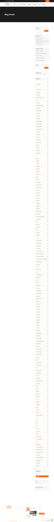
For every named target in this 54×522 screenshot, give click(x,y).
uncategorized (38, 444)
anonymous (38, 174)
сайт (12, 513)
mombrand (38, 309)
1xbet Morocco (38, 142)
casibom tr (38, 232)
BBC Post (37, 55)
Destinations (29, 4)
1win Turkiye (38, 108)
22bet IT (37, 163)
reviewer (37, 412)
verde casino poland (39, 449)
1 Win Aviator (38, 84)
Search (37, 28)
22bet (37, 158)
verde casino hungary (39, 447)
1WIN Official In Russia (39, 105)
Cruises (39, 4)
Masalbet (37, 301)
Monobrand (38, 317)
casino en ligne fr (39, 240)
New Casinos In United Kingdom (40, 38)
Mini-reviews (38, 306)
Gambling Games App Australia (40, 44)
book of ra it (38, 227)
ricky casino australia (39, 415)
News (37, 359)
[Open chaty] (52, 520)
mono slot (37, 314)
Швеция (37, 465)
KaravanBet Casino (39, 290)
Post (37, 399)
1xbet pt (37, 145)
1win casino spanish (39, 97)
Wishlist (40, 55)
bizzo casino (38, 219)
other (37, 367)
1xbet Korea (38, 134)
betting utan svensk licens (40, 216)
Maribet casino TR (39, 298)
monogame (38, 322)
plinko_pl (37, 396)
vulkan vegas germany (39, 457)
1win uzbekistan (38, 110)
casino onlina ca (38, 243)
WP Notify (37, 53)
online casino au (38, 362)
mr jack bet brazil (39, 351)
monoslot (37, 325)
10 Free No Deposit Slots (39, 39)
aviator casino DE (39, 184)
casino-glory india (39, 261)
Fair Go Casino (38, 269)
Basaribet (37, 208)
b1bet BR (37, 200)
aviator (37, 179)
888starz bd (38, 166)
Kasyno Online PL (39, 293)
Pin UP (37, 375)
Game (37, 280)
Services (18, 4)
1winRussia (38, 113)
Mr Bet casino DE (39, 349)
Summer (37, 433)
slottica (37, 428)
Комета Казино (38, 460)
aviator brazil (38, 182)
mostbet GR (38, 330)
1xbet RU (37, 147)
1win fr (37, 100)
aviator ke (38, 192)
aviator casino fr (38, 187)
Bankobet (37, 206)
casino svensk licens (39, 251)
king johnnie (38, 296)
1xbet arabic (38, 118)
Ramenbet (37, 404)
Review (37, 407)
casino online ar (38, 245)
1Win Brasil (38, 92)
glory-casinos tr (38, 285)
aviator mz (38, 195)
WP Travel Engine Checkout (42, 53)
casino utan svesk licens (40, 256)
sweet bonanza (38, 436)
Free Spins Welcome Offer (39, 42)
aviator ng (38, 198)
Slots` (37, 425)
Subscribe (38, 476)
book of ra (38, 224)
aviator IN (37, 190)
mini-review (38, 304)
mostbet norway (38, 338)
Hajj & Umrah (43, 4)
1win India (37, 102)
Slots (37, 423)
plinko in (37, 391)
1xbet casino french (39, 129)
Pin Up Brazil (38, 378)
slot (37, 420)
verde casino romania (39, 452)
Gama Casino (38, 277)
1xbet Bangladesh (39, 121)
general (37, 282)
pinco (37, 386)
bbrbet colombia (38, 211)
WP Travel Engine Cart (42, 60)
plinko (37, 388)
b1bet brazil (38, 203)
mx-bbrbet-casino (39, 354)
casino (37, 237)
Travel (37, 441)
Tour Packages (35, 4)
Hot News (37, 288)
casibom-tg (38, 235)
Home (15, 4)
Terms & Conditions (20, 512)
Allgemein (37, 171)
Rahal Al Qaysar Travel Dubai (13, 520)
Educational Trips (23, 4)
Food (37, 272)
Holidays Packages (41, 58)
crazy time (38, 264)
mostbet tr (38, 346)
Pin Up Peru (38, 383)
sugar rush (38, 431)
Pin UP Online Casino (39, 380)
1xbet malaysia (38, 139)
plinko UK (37, 394)
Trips (18, 511)
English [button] (47, 1)
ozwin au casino (38, 370)
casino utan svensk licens (40, 253)
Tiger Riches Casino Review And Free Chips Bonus (42, 41)
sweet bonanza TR (39, 439)
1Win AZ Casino (38, 89)
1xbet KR (37, 137)
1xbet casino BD (38, 126)
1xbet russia (38, 150)
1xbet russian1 (38, 153)
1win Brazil (38, 94)
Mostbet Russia (38, 343)
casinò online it (38, 248)
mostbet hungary (39, 333)
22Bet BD (37, 161)
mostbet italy (38, 335)
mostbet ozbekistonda (39, 341)
